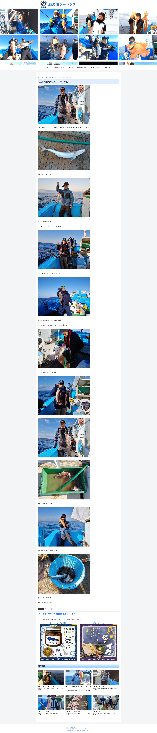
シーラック (54, 609)
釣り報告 (42, 609)
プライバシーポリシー (84, 728)
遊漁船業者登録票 (72, 728)
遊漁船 (48, 609)
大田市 (61, 609)
